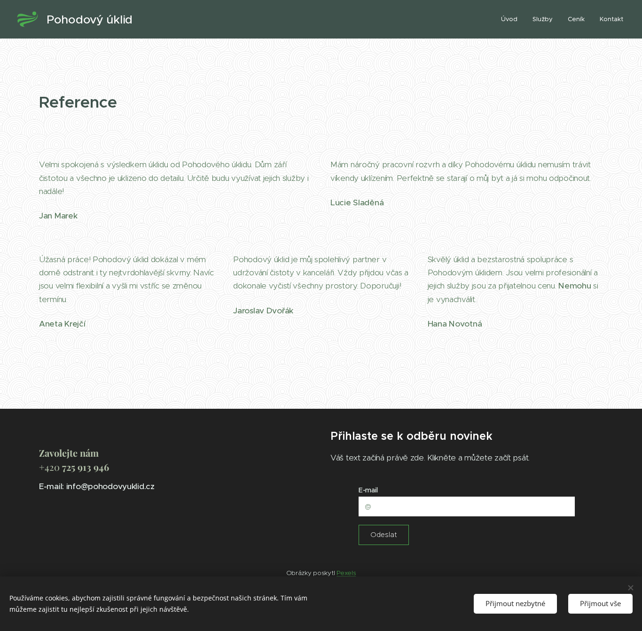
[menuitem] (512, 19)
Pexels (346, 573)
